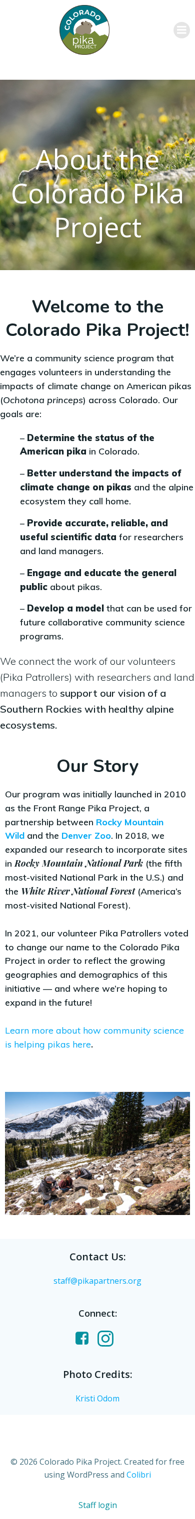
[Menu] (182, 30)
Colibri (138, 1474)
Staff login (97, 1505)
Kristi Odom (98, 1398)
